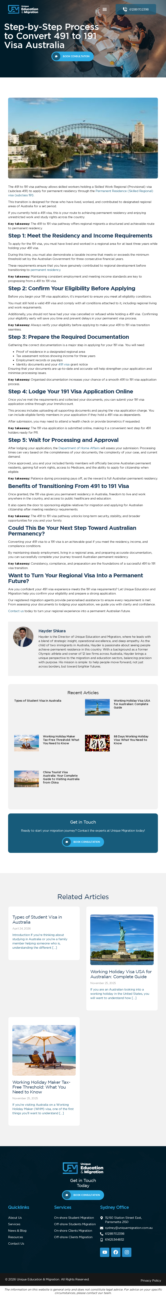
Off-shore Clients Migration (73, 1237)
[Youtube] (104, 1252)
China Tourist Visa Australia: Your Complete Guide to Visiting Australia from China (61, 777)
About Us (14, 1217)
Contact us (15, 611)
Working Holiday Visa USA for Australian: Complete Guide (132, 704)
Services (14, 1224)
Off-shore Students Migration (75, 1224)
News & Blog (17, 1230)
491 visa (63, 364)
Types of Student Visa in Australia (37, 700)
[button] (104, 9)
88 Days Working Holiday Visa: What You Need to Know (131, 740)
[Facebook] (115, 1252)
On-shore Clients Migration (73, 1230)
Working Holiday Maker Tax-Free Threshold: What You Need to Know (61, 740)
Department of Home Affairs (79, 448)
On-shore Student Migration (74, 1217)
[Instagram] (126, 1252)
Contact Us (16, 1243)
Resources (15, 1237)
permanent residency (46, 269)
